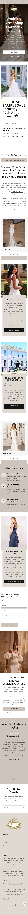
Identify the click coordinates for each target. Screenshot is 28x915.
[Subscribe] (23, 807)
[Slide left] (10, 254)
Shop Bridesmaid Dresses (14, 581)
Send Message (9, 625)
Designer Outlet (14, 330)
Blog (4, 839)
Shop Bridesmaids (14, 56)
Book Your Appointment (14, 713)
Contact (5, 849)
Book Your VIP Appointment (14, 406)
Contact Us (6, 899)
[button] (2, 8)
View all (14, 258)
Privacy (5, 842)
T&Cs (4, 846)
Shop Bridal (14, 52)
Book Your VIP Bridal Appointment (14, 160)
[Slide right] (17, 254)
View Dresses (14, 708)
